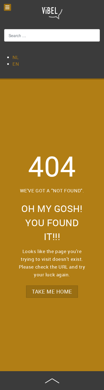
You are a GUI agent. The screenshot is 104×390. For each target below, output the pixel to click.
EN (15, 64)
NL (15, 57)
